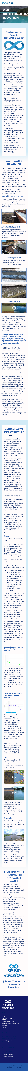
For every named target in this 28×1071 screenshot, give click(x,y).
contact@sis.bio (8, 1042)
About (4, 1027)
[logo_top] (8, 3)
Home (4, 1016)
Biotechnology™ (8, 1020)
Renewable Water (7, 1018)
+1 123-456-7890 (8, 1055)
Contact (4, 1025)
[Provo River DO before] (14, 655)
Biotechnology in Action (10, 1023)
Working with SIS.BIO (8, 1022)
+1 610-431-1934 (8, 1040)
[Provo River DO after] (14, 701)
